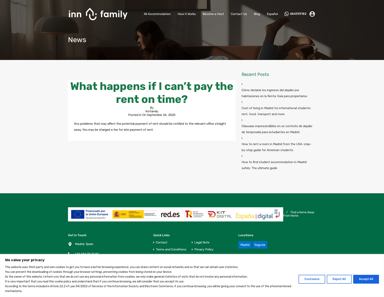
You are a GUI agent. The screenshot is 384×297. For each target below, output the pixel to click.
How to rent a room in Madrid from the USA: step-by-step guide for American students (276, 147)
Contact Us (239, 14)
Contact (161, 242)
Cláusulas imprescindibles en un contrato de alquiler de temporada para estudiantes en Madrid (277, 129)
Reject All (339, 279)
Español (272, 14)
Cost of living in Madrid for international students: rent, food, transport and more (276, 111)
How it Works (187, 14)
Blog (257, 14)
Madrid (245, 245)
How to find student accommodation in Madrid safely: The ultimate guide (274, 165)
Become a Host (213, 14)
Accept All (366, 279)
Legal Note (201, 242)
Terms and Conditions (171, 249)
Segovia (259, 245)
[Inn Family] (98, 22)
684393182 (298, 14)
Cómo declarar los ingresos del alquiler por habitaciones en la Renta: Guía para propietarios (274, 93)
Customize (311, 279)
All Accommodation (157, 14)
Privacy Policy (203, 249)
